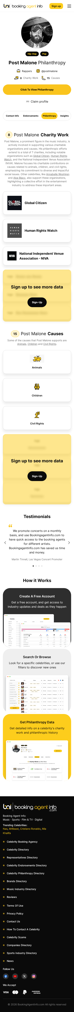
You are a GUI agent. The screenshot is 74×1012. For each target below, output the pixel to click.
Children (32, 343)
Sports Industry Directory (22, 953)
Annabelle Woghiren (57, 174)
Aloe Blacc (19, 177)
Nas (5, 828)
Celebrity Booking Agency (22, 841)
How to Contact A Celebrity (23, 929)
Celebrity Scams (16, 937)
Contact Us (13, 921)
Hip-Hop (32, 53)
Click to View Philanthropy (37, 89)
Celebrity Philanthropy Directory (25, 873)
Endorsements (30, 115)
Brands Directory (17, 881)
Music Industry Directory (21, 889)
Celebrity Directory (18, 849)
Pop (44, 53)
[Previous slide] (5, 542)
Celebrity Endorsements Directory (27, 865)
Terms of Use (15, 905)
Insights (64, 115)
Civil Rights (49, 343)
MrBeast (14, 828)
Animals (21, 343)
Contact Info (12, 115)
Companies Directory (19, 945)
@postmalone (49, 71)
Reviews (12, 896)
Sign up (56, 6)
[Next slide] (69, 542)
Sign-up (37, 302)
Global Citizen (41, 155)
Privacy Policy (15, 913)
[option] (37, 542)
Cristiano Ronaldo (30, 828)
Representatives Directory (22, 857)
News (10, 960)
